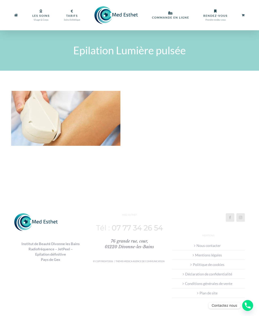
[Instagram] (240, 217)
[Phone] (247, 305)
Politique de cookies (208, 264)
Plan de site (209, 293)
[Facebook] (230, 217)
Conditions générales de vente (208, 283)
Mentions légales (208, 255)
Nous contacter (208, 245)
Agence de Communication (149, 261)
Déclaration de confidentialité (208, 274)
